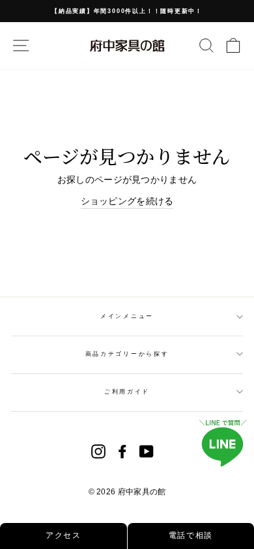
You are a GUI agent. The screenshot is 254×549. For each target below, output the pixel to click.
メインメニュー (127, 316)
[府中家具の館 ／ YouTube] (146, 451)
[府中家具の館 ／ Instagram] (98, 451)
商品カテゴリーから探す (127, 354)
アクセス (63, 535)
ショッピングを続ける (127, 201)
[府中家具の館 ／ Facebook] (122, 451)
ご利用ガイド (127, 391)
